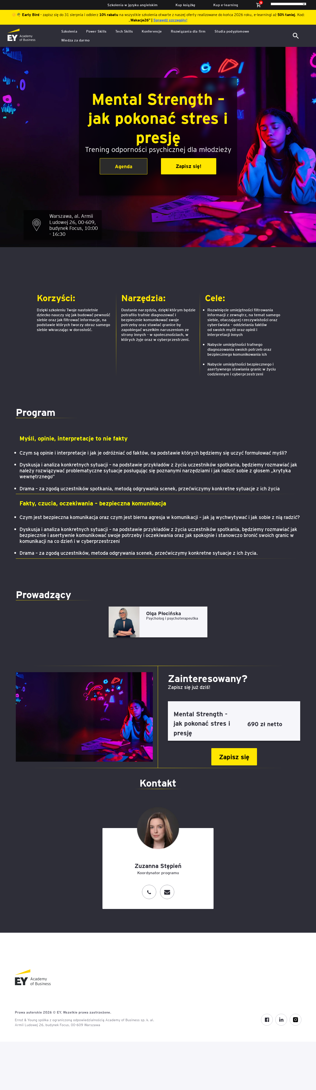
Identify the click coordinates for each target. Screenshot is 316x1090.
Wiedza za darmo (75, 40)
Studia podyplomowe (232, 31)
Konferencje (152, 31)
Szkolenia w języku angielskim (132, 5)
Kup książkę (185, 5)
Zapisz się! (188, 166)
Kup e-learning (225, 5)
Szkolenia (69, 31)
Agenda (123, 166)
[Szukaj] (296, 36)
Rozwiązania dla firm (188, 31)
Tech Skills (124, 31)
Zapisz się (234, 757)
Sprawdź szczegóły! (170, 20)
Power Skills (96, 31)
